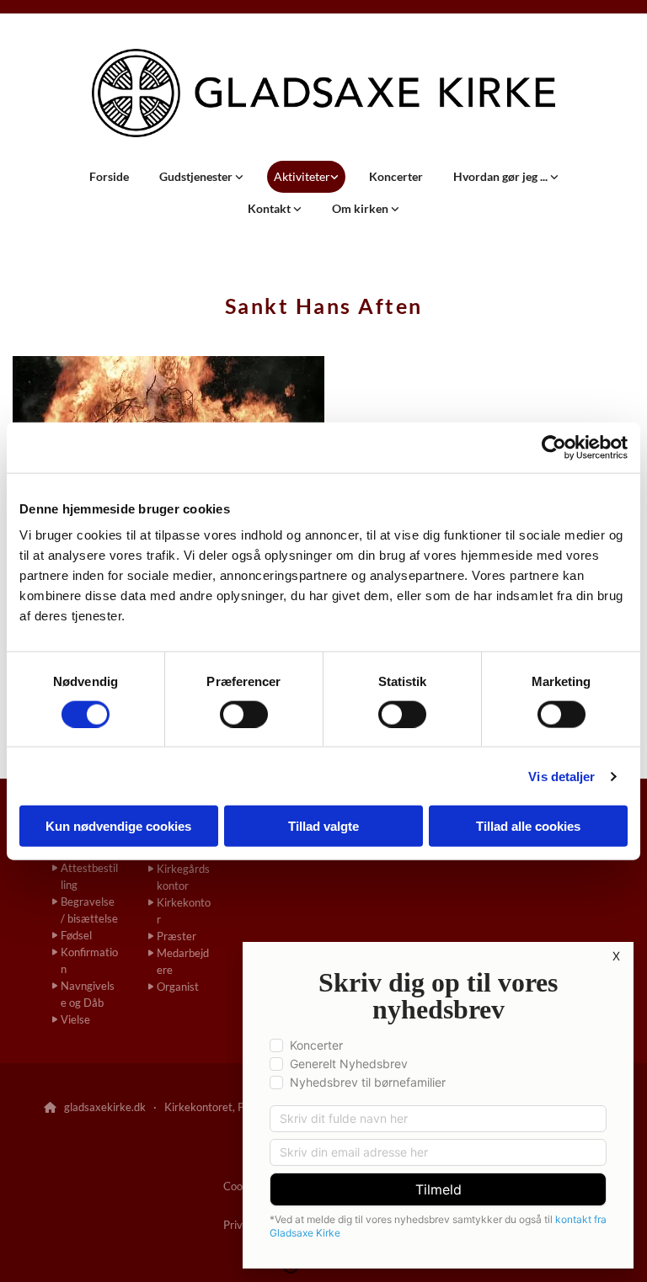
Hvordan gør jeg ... (501, 176)
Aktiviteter (302, 176)
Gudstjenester (197, 176)
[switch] (244, 713)
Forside (109, 176)
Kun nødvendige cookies (118, 826)
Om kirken (361, 208)
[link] (201, 177)
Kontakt (270, 208)
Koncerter (396, 176)
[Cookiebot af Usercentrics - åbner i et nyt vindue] (554, 447)
